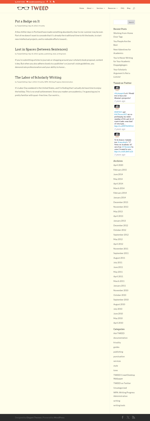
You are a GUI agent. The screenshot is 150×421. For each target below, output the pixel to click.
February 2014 (120, 193)
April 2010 (118, 322)
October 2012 (119, 230)
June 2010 (118, 313)
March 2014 (118, 188)
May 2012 (118, 239)
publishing (48, 54)
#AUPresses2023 (120, 114)
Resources (112, 8)
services (117, 361)
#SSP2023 (118, 112)
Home (81, 8)
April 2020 (118, 165)
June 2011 (118, 267)
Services (100, 8)
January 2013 (119, 220)
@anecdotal (122, 142)
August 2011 (119, 258)
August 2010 (119, 304)
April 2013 (118, 216)
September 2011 (121, 253)
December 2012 (120, 225)
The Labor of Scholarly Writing (38, 77)
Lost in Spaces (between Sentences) (41, 49)
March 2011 (118, 281)
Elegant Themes (34, 417)
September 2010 (121, 299)
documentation (120, 337)
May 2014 (118, 179)
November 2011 (120, 248)
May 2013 (118, 211)
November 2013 (120, 206)
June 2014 (118, 174)
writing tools (61, 54)
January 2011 (119, 285)
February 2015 (120, 169)
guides (41, 54)
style (54, 54)
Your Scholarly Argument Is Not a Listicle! (121, 73)
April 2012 (118, 244)
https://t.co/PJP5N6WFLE (124, 126)
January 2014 (119, 197)
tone (115, 370)
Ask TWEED (119, 333)
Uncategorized (120, 388)
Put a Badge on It (27, 21)
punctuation (119, 356)
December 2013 (120, 202)
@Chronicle (126, 147)
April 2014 (118, 183)
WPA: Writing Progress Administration (58, 82)
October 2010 (119, 295)
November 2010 (120, 290)
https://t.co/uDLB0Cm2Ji (123, 151)
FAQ (122, 8)
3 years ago (119, 101)
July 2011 (117, 262)
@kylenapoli (119, 93)
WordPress (59, 417)
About (89, 8)
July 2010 (117, 309)
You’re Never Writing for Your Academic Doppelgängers (123, 61)
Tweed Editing (22, 26)
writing (116, 400)
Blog (128, 8)
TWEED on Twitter (122, 383)
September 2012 (121, 234)
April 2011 (118, 276)
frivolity (42, 26)
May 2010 (118, 318)
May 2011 (118, 272)
